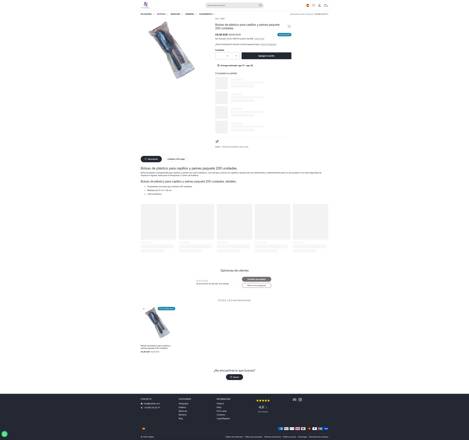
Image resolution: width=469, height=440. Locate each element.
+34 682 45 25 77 (321, 14)
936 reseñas (263, 412)
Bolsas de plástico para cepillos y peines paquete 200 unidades (156, 346)
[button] (308, 5)
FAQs (219, 407)
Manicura (175, 14)
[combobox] (230, 5)
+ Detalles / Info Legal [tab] (176, 159)
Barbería (190, 14)
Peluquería (146, 14)
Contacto (221, 415)
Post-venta (222, 411)
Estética (161, 14)
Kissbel (151, 437)
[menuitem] (196, 403)
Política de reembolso (234, 437)
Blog (181, 418)
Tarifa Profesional (268, 44)
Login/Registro (223, 418)
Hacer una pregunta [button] (256, 285)
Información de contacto (318, 437)
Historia (220, 403)
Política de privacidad (253, 437)
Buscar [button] (236, 377)
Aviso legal (302, 437)
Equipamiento (206, 14)
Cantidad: (219, 50)
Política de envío (289, 437)
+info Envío (259, 38)
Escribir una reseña (257, 279)
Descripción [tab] (153, 159)
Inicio (217, 146)
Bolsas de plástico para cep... (236, 146)
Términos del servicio (272, 437)
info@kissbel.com (152, 403)
